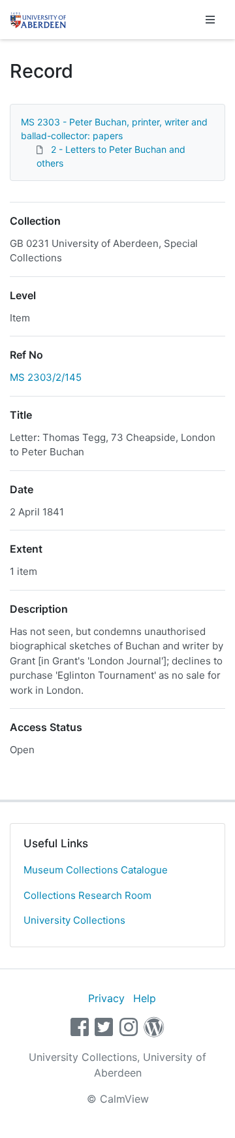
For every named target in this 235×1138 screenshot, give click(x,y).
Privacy (106, 998)
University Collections (74, 920)
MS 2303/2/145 (46, 377)
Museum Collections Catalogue (96, 870)
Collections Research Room (87, 895)
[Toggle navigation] (210, 19)
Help (144, 998)
